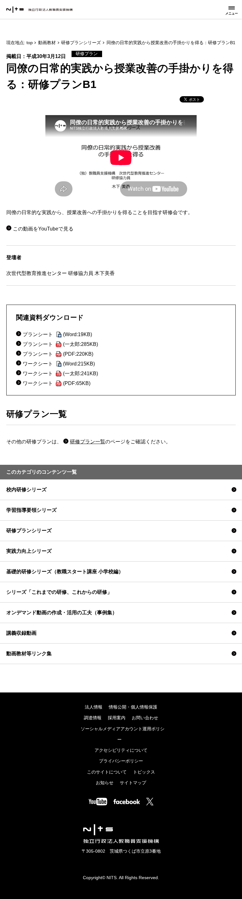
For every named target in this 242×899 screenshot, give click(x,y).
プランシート (57, 334)
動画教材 (47, 42)
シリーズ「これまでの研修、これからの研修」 (59, 592)
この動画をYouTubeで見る (43, 228)
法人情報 (93, 707)
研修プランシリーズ (81, 42)
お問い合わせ (145, 717)
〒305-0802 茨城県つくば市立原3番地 (121, 851)
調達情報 (92, 717)
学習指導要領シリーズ (31, 510)
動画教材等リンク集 (29, 653)
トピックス (144, 772)
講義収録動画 (21, 633)
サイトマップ (133, 782)
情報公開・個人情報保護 (133, 707)
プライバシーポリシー (121, 761)
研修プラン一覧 (87, 441)
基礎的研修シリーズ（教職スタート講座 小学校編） (65, 571)
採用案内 (116, 717)
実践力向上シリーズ (29, 551)
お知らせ (104, 782)
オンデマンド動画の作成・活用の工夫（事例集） (61, 612)
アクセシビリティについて (121, 750)
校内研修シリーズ (26, 489)
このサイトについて (107, 772)
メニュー (231, 13)
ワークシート (59, 363)
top (29, 42)
